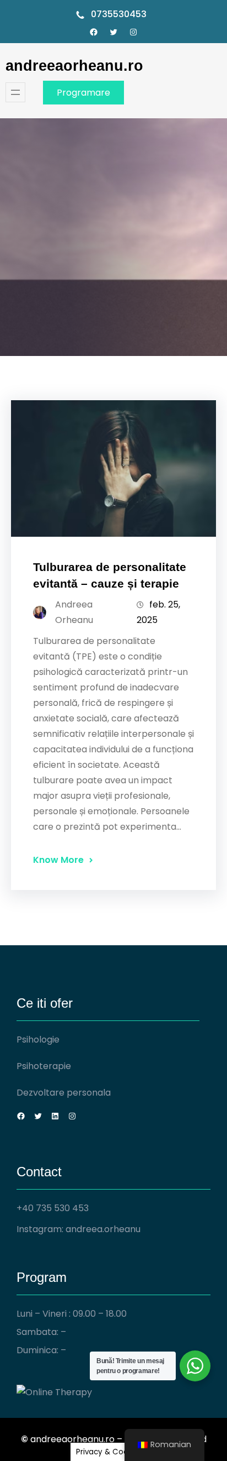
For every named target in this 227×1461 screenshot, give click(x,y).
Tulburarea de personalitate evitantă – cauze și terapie (109, 575)
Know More (58, 859)
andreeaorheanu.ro (74, 65)
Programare (83, 92)
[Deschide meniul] (15, 92)
